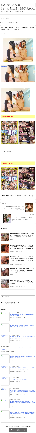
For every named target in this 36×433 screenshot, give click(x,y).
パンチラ (21, 195)
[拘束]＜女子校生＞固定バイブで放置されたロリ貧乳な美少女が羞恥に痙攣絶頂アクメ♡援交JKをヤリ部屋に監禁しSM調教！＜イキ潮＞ (22, 414)
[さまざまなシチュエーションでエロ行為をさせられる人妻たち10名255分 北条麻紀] (26, 132)
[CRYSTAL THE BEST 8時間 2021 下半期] (9, 132)
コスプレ (16, 195)
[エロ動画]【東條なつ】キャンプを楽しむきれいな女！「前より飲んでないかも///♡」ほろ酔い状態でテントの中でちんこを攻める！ (22, 402)
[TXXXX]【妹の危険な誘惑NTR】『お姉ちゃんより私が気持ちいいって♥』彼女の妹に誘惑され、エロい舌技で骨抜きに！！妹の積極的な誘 (21, 247)
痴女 (32, 196)
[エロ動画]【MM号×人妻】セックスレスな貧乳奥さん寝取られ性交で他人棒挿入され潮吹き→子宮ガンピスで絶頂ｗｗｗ (22, 337)
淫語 (32, 195)
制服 (8, 18)
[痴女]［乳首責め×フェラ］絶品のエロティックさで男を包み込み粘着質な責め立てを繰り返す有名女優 (22, 282)
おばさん (11, 195)
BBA (8, 195)
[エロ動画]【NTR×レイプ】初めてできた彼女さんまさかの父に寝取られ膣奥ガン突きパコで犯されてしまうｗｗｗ (22, 326)
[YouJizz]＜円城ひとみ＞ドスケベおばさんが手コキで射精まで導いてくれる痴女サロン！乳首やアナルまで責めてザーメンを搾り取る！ (22, 235)
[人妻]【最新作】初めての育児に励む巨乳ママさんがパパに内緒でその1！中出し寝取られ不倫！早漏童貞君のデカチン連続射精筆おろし (22, 391)
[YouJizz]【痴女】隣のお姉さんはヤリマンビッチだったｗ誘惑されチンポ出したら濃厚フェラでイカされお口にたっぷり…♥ (22, 270)
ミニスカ (25, 195)
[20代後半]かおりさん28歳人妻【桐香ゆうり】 (19, 379)
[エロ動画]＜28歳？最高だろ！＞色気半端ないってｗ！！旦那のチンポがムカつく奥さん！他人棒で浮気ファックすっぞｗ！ (22, 368)
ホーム (3, 18)
